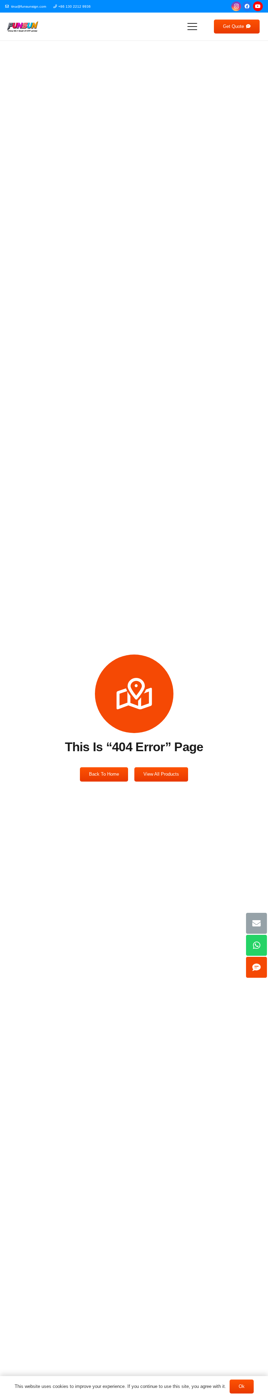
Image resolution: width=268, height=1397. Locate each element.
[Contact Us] (256, 967)
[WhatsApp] (256, 945)
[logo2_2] (22, 26)
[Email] (256, 923)
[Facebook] (247, 6)
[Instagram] (236, 6)
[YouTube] (258, 6)
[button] (192, 26)
